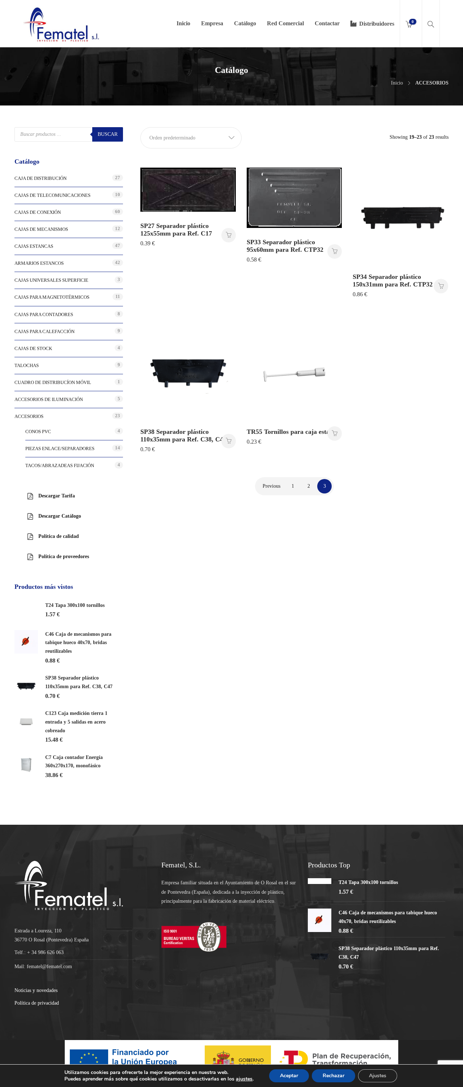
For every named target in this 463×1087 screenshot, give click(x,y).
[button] (191, 137)
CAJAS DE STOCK (33, 348)
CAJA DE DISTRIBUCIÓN (40, 178)
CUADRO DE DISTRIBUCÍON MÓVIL (52, 382)
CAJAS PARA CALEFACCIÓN (44, 331)
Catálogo (245, 23)
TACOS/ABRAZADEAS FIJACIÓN (59, 465)
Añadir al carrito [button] (228, 235)
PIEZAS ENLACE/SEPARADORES (59, 448)
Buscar (108, 134)
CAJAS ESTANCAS (33, 246)
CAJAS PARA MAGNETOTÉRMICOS (51, 297)
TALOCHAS (26, 365)
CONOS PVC (38, 431)
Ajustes (377, 1075)
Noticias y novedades (36, 990)
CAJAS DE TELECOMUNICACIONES (52, 195)
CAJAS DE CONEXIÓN (37, 212)
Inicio (183, 23)
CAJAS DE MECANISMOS (41, 229)
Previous (271, 486)
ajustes (244, 1079)
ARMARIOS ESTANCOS (39, 263)
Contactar (327, 23)
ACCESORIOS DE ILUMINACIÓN (48, 399)
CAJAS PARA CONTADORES (43, 314)
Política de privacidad (36, 1003)
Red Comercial (285, 23)
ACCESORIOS (28, 416)
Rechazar (333, 1075)
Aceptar (289, 1075)
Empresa (212, 23)
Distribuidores (376, 24)
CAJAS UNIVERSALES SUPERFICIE (51, 280)
